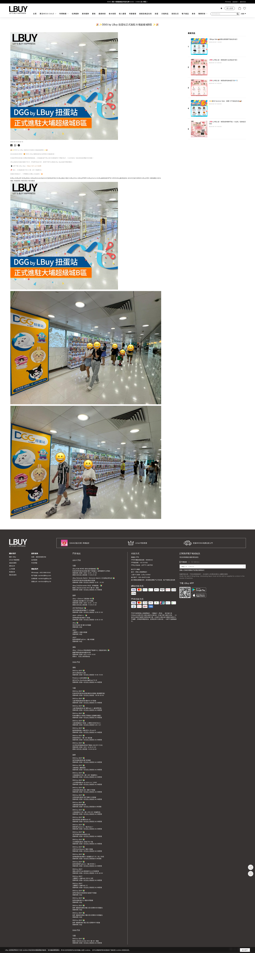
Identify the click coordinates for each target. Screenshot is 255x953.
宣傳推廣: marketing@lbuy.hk (41, 578)
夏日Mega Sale (47, 14)
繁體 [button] (243, 14)
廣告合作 (12, 566)
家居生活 (175, 14)
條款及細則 (13, 575)
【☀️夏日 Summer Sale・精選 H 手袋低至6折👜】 (226, 101)
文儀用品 (165, 14)
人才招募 (12, 569)
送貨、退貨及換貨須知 (38, 557)
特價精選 (63, 14)
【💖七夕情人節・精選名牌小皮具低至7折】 (223, 60)
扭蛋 (156, 14)
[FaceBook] (11, 145)
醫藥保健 (202, 14)
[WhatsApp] (15, 145)
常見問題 (34, 563)
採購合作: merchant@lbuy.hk (41, 581)
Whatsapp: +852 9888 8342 (41, 572)
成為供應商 (13, 563)
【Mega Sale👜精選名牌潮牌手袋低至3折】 (223, 39)
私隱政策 (12, 572)
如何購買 (34, 560)
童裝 (94, 14)
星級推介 (235, 2)
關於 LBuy (12, 557)
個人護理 (122, 14)
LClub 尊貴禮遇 (14, 560)
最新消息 (243, 2)
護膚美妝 (102, 14)
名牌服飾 (75, 14)
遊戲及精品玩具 (145, 14)
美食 (193, 14)
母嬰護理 (132, 14)
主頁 (35, 14)
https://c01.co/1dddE (34, 166)
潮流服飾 (85, 14)
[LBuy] (18, 10)
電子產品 (185, 14)
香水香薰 (112, 14)
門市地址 (228, 2)
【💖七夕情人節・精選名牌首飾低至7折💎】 (223, 80)
